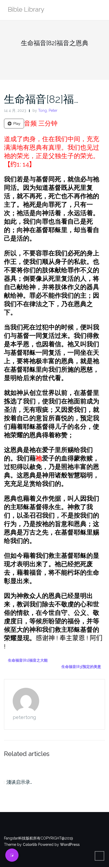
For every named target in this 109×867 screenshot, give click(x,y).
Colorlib (30, 844)
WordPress (70, 844)
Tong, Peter (47, 110)
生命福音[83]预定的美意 (81, 667)
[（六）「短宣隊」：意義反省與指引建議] (54, 767)
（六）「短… (19, 782)
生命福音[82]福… (41, 99)
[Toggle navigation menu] (99, 10)
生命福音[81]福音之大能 (28, 660)
